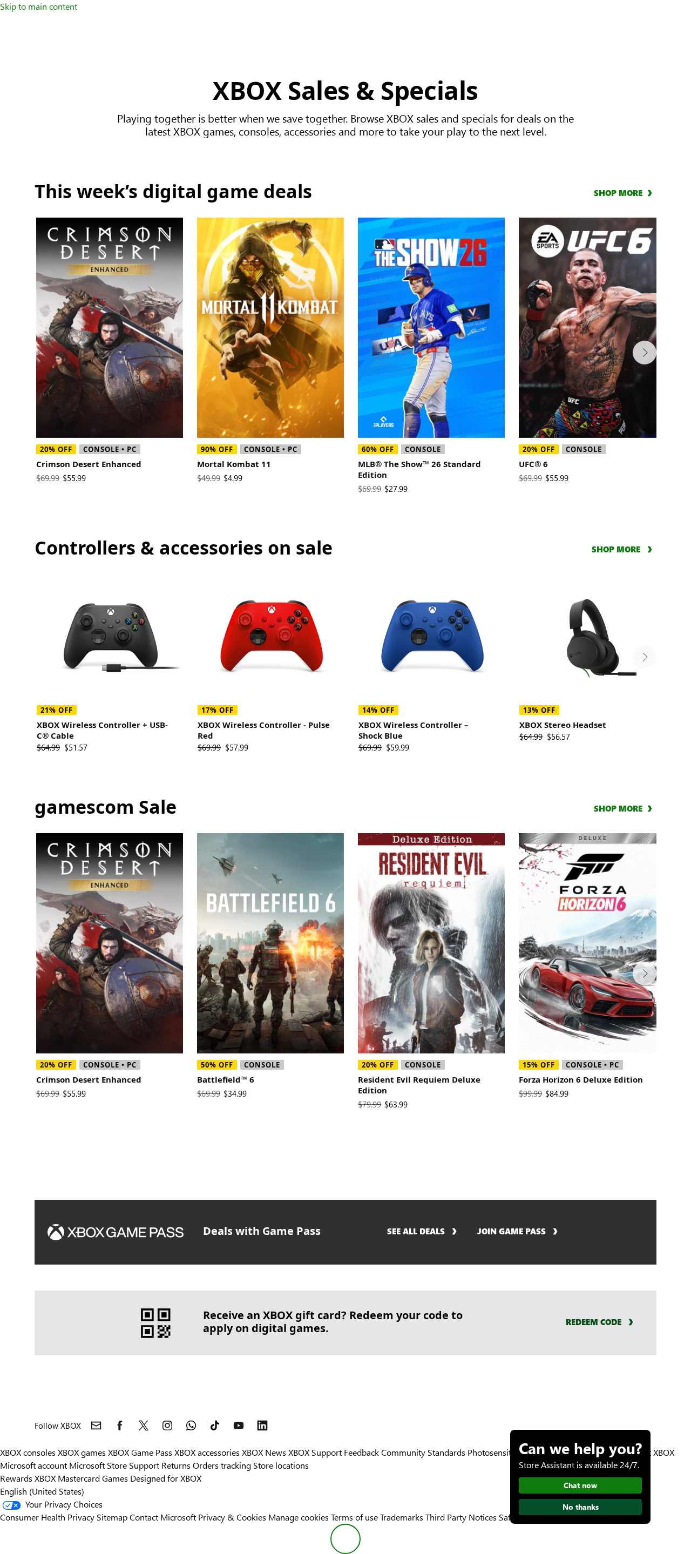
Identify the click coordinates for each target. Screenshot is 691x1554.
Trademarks (401, 1517)
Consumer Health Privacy (47, 1517)
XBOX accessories (207, 1452)
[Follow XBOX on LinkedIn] (262, 1425)
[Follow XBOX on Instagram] (167, 1425)
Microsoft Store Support (114, 1465)
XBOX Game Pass (140, 1452)
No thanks (581, 1507)
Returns (176, 1465)
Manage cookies (298, 1517)
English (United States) (42, 1491)
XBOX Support (315, 1452)
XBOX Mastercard (67, 1478)
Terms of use (354, 1517)
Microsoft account (33, 1465)
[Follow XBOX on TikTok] (214, 1425)
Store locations (281, 1465)
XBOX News (264, 1452)
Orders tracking (222, 1465)
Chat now (580, 1485)
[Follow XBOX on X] (143, 1425)
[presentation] (644, 352)
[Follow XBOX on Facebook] (119, 1425)
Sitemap (112, 1517)
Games (115, 1478)
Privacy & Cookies (232, 1517)
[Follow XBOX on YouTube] (238, 1425)
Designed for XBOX (165, 1478)
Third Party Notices (461, 1517)
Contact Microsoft (163, 1517)
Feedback (361, 1452)
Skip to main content (38, 6)
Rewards (16, 1478)
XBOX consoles (28, 1452)
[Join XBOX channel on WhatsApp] (191, 1425)
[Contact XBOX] (96, 1425)
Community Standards (423, 1452)
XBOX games (82, 1452)
